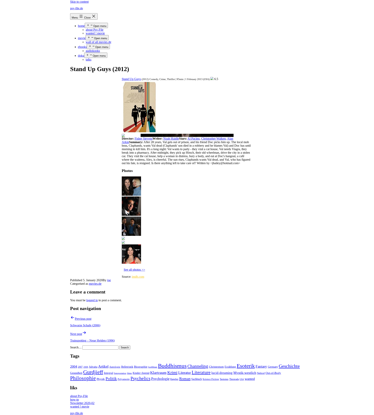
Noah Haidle (171, 138)
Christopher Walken (213, 138)
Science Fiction (211, 379)
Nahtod (261, 373)
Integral (108, 372)
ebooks (82, 46)
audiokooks (93, 50)
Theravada (234, 379)
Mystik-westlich (244, 373)
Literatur (184, 373)
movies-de (95, 283)
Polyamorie (124, 379)
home (81, 25)
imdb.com (138, 276)
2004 (73, 366)
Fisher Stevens (144, 138)
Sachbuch (196, 379)
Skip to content (79, 1)
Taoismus (224, 379)
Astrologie (114, 367)
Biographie (140, 366)
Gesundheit (76, 372)
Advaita (93, 366)
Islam (129, 373)
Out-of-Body (273, 372)
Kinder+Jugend (141, 372)
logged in (92, 300)
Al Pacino (193, 138)
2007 (80, 367)
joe (109, 280)
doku (81, 55)
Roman (185, 378)
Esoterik (246, 366)
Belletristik (127, 366)
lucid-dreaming (222, 373)
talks (88, 59)
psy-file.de (76, 8)
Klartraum (158, 372)
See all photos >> (134, 269)
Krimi (172, 372)
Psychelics (140, 378)
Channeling (197, 366)
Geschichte (289, 366)
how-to (74, 399)
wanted (250, 379)
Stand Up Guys (131, 79)
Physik (101, 379)
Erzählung (230, 366)
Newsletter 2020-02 (82, 403)
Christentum (216, 366)
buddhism (152, 367)
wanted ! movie (95, 33)
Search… (76, 347)
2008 (85, 367)
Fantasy (261, 366)
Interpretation (120, 373)
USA (242, 379)
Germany (273, 366)
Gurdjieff (93, 372)
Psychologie (160, 379)
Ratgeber (174, 379)
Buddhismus (172, 366)
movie (82, 38)
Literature (201, 372)
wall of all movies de (98, 42)
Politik (111, 378)
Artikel (103, 366)
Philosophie (83, 378)
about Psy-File (94, 29)
